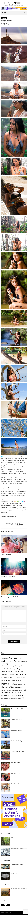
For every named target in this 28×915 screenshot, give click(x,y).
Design (7, 516)
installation (17, 680)
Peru (12, 837)
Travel (20, 695)
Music (11, 690)
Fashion (20, 674)
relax (18, 692)
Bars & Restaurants (18, 664)
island (16, 684)
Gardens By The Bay (16, 741)
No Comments (4, 23)
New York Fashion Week (8, 577)
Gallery (19, 677)
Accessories (5, 658)
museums (5, 690)
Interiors (7, 683)
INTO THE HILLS (15, 762)
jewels (16, 516)
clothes (6, 669)
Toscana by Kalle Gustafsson (19, 888)
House (8, 680)
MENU (5, 13)
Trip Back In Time (16, 773)
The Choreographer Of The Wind (10, 597)
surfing (14, 695)
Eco (13, 671)
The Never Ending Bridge (18, 709)
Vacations (19, 698)
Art (4, 516)
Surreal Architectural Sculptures (17, 872)
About (11, 913)
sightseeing (6, 695)
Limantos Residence (16, 719)
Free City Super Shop (17, 864)
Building (18, 666)
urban (13, 698)
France (3, 677)
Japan (22, 684)
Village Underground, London (19, 848)
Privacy (15, 913)
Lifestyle (4, 18)
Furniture (10, 677)
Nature (17, 690)
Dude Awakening (6, 554)
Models (17, 687)
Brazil (13, 666)
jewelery (12, 516)
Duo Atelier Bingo (16, 784)
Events (19, 671)
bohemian (6, 666)
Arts (5, 664)
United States (6, 698)
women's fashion (4, 700)
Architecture (9, 661)
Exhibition (4, 674)
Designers (6, 671)
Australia (10, 664)
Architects (15, 658)
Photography (10, 692)
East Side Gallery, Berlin (17, 751)
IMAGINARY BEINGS (16, 730)
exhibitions (11, 674)
